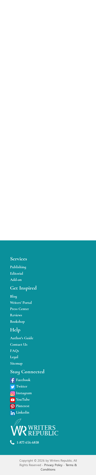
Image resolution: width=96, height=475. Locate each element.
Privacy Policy (53, 465)
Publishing (18, 267)
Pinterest (22, 406)
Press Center (19, 309)
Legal (14, 357)
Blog (13, 296)
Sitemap (16, 363)
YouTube (22, 399)
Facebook (22, 380)
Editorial (16, 273)
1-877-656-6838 (28, 442)
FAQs (14, 350)
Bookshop (17, 321)
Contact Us (18, 344)
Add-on (16, 279)
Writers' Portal (21, 302)
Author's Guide (21, 338)
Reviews (16, 315)
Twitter (21, 386)
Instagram (23, 393)
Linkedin (22, 412)
